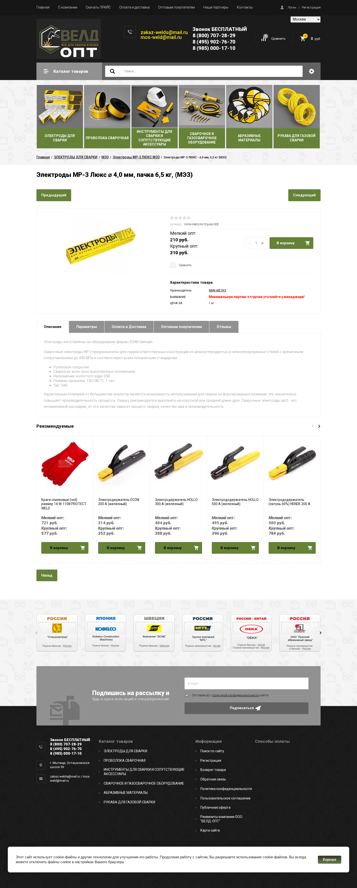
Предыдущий (53, 195)
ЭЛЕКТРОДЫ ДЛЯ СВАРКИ (75, 157)
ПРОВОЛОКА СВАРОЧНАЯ (124, 760)
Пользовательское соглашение (225, 798)
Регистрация (311, 7)
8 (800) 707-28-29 (214, 35)
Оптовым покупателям (176, 7)
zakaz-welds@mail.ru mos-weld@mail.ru (164, 35)
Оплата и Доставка (129, 327)
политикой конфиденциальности (235, 695)
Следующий (304, 195)
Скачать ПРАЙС (98, 7)
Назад (46, 575)
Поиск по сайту (212, 751)
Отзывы (224, 327)
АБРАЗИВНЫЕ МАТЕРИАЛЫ (126, 793)
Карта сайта (210, 830)
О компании (67, 7)
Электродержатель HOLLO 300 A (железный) (176, 502)
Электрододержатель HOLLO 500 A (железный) (235, 502)
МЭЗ (105, 157)
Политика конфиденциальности (226, 789)
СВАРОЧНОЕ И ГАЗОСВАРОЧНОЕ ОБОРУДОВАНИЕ (144, 783)
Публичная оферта (215, 807)
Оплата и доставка (134, 7)
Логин (292, 7)
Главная (43, 7)
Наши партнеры (215, 7)
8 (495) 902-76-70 (214, 42)
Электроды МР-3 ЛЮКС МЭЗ (136, 157)
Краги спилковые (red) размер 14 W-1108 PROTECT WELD (63, 504)
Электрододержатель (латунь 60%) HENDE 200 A (289, 502)
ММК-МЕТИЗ (217, 290)
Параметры (86, 327)
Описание (52, 327)
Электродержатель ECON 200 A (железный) (118, 502)
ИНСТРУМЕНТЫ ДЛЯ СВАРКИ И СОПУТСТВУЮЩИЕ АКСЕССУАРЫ (144, 772)
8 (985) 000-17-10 (214, 48)
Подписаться (242, 708)
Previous (36, 633)
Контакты (245, 7)
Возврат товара (213, 770)
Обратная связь (213, 779)
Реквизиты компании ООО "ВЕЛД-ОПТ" (221, 819)
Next (320, 633)
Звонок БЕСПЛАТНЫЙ (220, 29)
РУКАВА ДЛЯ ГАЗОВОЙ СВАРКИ (129, 802)
